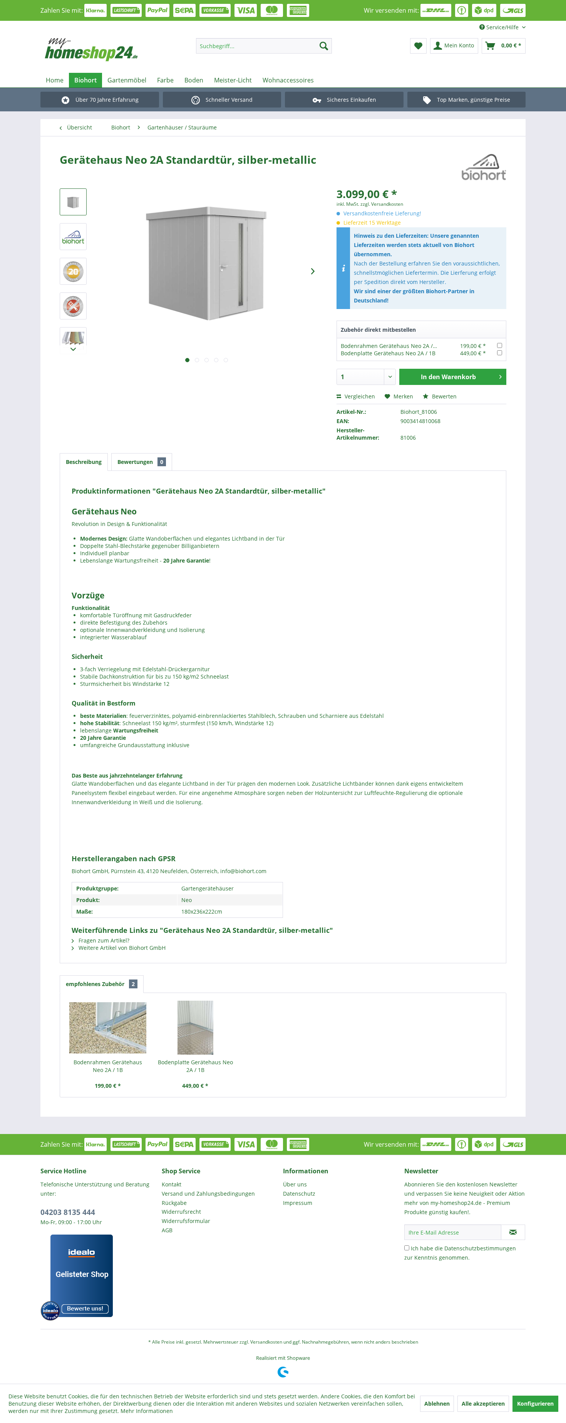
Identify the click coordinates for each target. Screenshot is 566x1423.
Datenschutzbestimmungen (480, 1248)
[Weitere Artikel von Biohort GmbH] (483, 167)
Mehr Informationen (147, 1411)
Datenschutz (299, 1193)
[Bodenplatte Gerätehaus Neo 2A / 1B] (196, 1028)
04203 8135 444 (67, 1212)
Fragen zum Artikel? (103, 940)
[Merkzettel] (418, 46)
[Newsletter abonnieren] (513, 1232)
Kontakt (171, 1184)
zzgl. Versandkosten (381, 204)
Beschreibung (84, 461)
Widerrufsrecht (181, 1211)
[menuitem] (264, 46)
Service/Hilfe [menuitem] (502, 27)
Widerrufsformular (186, 1221)
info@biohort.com (243, 871)
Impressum (297, 1202)
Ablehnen (437, 1403)
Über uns (295, 1184)
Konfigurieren (535, 1403)
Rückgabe (174, 1202)
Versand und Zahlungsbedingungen (208, 1193)
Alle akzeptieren (483, 1403)
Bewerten (443, 396)
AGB (167, 1230)
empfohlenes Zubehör (100, 984)
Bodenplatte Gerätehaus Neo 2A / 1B (388, 353)
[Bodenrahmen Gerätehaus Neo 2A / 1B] (108, 1028)
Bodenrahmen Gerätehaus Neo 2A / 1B (391, 345)
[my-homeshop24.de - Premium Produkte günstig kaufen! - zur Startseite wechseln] (102, 49)
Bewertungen (140, 461)
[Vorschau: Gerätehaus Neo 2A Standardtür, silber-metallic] (73, 201)
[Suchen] (324, 46)
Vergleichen (359, 396)
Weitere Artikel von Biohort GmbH (121, 947)
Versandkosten (266, 1342)
